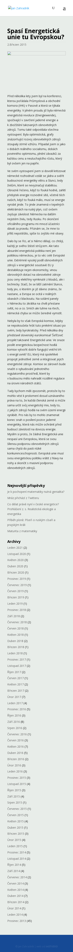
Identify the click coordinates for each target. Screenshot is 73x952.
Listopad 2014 (16, 859)
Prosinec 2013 (16, 921)
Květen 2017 (15, 684)
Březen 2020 (15, 572)
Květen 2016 (15, 746)
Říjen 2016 (14, 715)
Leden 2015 (15, 846)
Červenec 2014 (17, 877)
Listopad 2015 (16, 784)
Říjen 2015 (14, 790)
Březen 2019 (15, 597)
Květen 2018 (15, 635)
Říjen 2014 (14, 865)
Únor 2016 (14, 765)
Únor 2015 (14, 840)
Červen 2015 (15, 815)
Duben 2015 (15, 827)
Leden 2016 (15, 771)
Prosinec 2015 (16, 778)
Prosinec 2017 (16, 659)
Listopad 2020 (16, 554)
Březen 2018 (15, 647)
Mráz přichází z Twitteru (23, 498)
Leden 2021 (15, 548)
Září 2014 (13, 871)
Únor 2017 (14, 697)
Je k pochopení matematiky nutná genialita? (35, 492)
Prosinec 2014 (16, 852)
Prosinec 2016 (16, 709)
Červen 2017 (15, 678)
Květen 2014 (15, 890)
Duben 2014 (15, 896)
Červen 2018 (15, 628)
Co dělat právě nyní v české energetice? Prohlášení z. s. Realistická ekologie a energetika (33, 509)
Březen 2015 (15, 833)
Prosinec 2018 (16, 610)
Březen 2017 (15, 690)
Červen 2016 (15, 740)
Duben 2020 (15, 566)
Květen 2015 (15, 821)
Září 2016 (13, 722)
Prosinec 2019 (16, 579)
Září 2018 (13, 616)
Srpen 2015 (14, 802)
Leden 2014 (15, 914)
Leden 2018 (15, 653)
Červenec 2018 (17, 622)
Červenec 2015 (17, 809)
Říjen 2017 (14, 672)
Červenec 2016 (17, 734)
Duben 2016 (15, 753)
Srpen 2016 (14, 728)
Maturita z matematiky (22, 531)
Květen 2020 (15, 560)
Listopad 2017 (16, 666)
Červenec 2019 (17, 585)
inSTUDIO (52, 946)
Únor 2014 (14, 908)
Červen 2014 (15, 883)
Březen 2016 (15, 759)
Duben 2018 (15, 641)
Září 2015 (13, 796)
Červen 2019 (15, 591)
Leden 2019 (15, 603)
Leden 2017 (15, 703)
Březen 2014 (15, 902)
